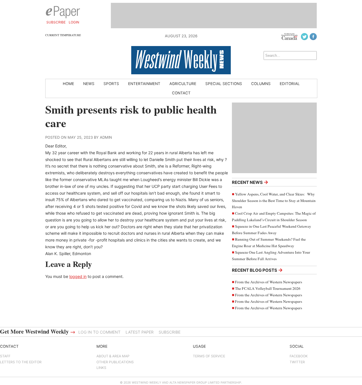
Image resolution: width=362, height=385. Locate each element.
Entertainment (144, 83)
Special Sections (223, 83)
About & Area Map (113, 356)
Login (74, 22)
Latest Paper (140, 332)
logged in (78, 276)
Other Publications (115, 362)
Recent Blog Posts (257, 270)
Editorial (290, 83)
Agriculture (182, 83)
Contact (181, 93)
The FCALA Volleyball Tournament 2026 (267, 288)
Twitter (297, 362)
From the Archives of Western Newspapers (268, 281)
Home (68, 83)
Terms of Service (209, 356)
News (88, 83)
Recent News (250, 182)
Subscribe (56, 22)
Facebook (299, 356)
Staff (5, 356)
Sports (111, 83)
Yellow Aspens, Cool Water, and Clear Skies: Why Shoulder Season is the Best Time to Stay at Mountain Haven (274, 201)
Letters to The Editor (21, 362)
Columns (261, 83)
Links (101, 368)
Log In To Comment (99, 332)
